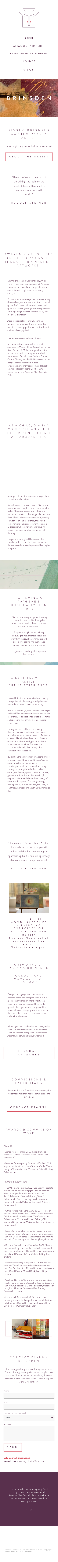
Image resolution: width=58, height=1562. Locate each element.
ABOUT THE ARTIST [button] (29, 156)
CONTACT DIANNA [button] (29, 1107)
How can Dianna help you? (15, 1413)
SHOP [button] (29, 70)
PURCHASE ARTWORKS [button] (29, 1052)
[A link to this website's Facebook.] (26, 1510)
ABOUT (29, 38)
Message (7, 1424)
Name (6, 1391)
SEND (12, 1447)
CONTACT (29, 61)
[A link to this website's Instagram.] (31, 1510)
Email (6, 1402)
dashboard (28, 1551)
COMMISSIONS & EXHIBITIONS (29, 53)
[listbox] (29, 1418)
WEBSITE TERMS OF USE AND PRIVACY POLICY (24, 1549)
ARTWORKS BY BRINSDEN (29, 46)
